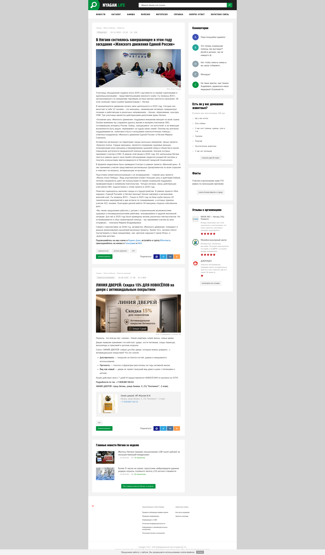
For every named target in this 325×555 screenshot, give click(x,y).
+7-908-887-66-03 (129, 401)
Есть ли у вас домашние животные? (207, 106)
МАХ (140, 243)
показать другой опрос (210, 158)
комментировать (104, 256)
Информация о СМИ (149, 520)
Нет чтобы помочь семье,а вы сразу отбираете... (213, 64)
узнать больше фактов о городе (211, 192)
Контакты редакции (182, 512)
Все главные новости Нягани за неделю (138, 486)
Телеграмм (130, 243)
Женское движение (120, 251)
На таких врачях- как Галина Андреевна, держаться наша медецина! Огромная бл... (215, 86)
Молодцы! (205, 74)
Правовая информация (150, 516)
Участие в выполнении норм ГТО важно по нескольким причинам (208, 182)
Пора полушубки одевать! (213, 37)
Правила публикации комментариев (155, 512)
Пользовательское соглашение (153, 533)
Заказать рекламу (181, 516)
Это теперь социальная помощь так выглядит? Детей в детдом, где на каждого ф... (212, 50)
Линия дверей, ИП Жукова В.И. (136, 395)
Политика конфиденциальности (153, 523)
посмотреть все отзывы (211, 283)
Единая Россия (103, 251)
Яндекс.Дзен (134, 240)
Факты (196, 173)
